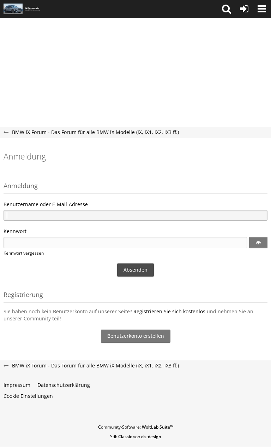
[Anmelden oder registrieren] (244, 9)
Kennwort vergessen (24, 253)
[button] (226, 9)
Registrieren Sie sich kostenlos (169, 311)
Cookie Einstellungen (28, 396)
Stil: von (135, 437)
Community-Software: (135, 427)
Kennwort (15, 231)
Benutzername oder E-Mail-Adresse (46, 204)
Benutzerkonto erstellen (135, 335)
